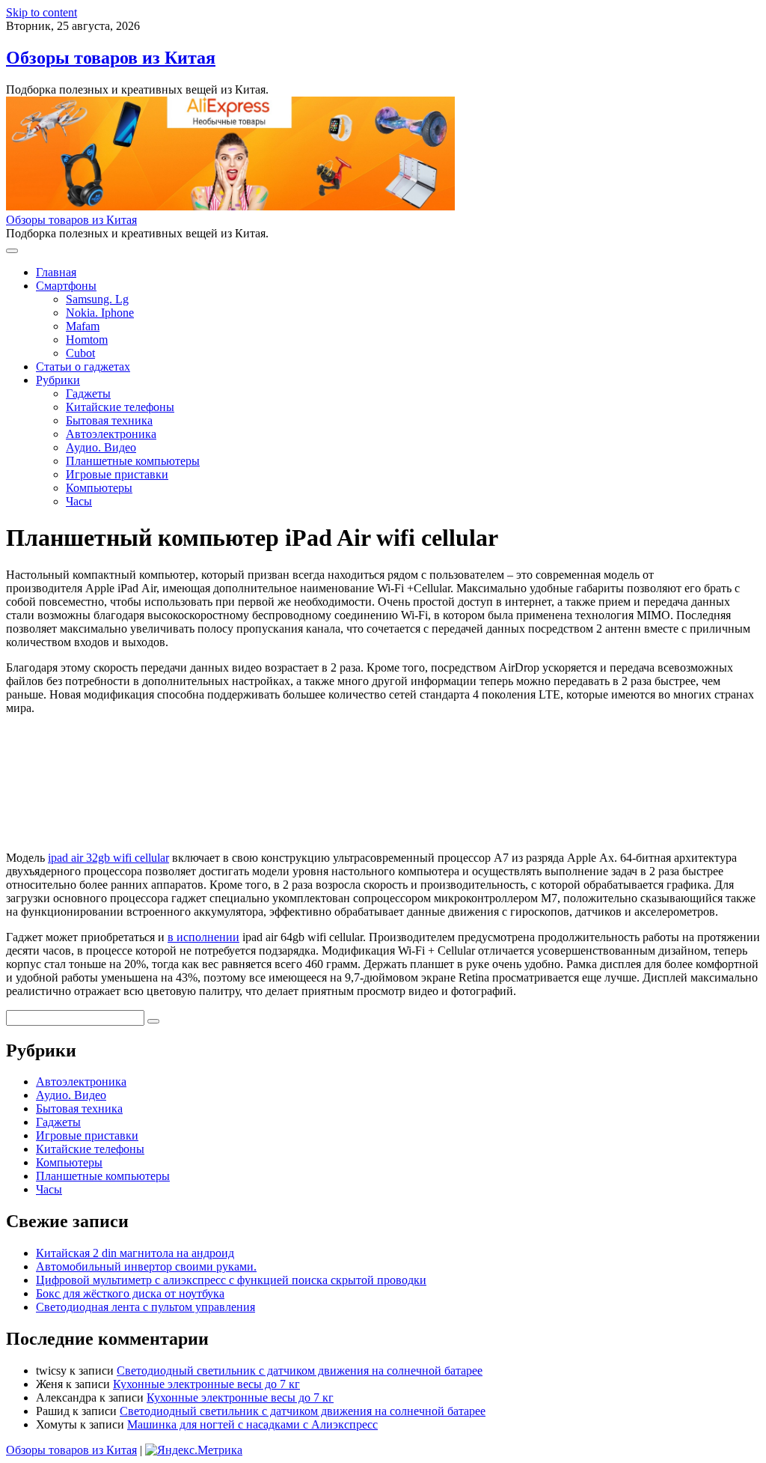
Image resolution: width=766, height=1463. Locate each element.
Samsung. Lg (97, 299)
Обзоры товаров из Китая (110, 57)
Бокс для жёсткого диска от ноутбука (130, 1293)
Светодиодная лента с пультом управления (145, 1307)
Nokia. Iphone (100, 312)
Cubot (80, 353)
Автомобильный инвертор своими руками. (146, 1266)
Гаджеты (88, 393)
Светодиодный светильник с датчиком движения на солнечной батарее (299, 1370)
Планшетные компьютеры (133, 460)
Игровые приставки (117, 474)
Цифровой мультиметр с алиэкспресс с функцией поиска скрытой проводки (231, 1280)
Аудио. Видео (101, 447)
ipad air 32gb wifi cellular (108, 857)
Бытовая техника (109, 420)
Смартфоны (66, 285)
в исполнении (203, 937)
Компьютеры (99, 487)
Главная (56, 272)
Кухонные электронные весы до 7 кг (206, 1384)
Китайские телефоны (120, 407)
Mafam (82, 326)
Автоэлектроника (111, 434)
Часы (79, 501)
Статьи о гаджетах (83, 366)
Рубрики (58, 380)
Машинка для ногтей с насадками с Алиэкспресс (252, 1424)
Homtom (87, 339)
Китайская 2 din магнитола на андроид (135, 1253)
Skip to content (41, 12)
